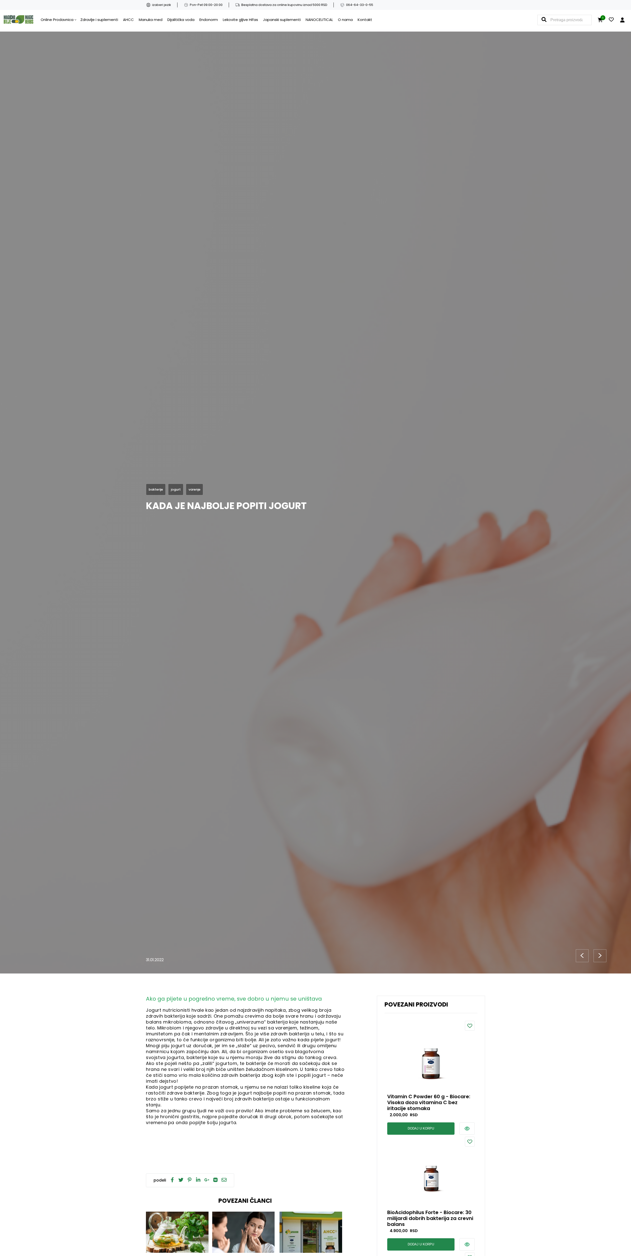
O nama (345, 19)
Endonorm (208, 19)
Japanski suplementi (282, 19)
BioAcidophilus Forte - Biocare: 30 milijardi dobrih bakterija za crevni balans (430, 1218)
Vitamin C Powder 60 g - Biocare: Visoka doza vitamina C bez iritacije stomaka (428, 1102)
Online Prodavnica (57, 19)
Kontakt (365, 19)
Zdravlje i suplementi (99, 19)
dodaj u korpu (421, 1128)
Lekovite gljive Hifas (240, 19)
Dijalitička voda (180, 19)
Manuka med (150, 19)
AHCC (128, 19)
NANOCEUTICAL (319, 19)
